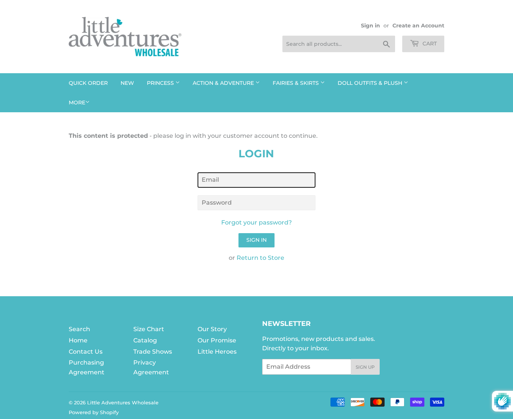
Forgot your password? (256, 222)
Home (78, 340)
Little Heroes (217, 351)
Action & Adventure (224, 83)
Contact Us (86, 351)
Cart (429, 43)
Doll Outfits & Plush (371, 83)
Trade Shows (152, 351)
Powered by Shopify (94, 412)
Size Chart (148, 329)
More (77, 102)
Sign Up (365, 367)
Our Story (212, 329)
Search (79, 329)
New (127, 83)
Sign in (370, 26)
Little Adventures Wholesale (122, 402)
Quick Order (88, 83)
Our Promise (217, 340)
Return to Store (260, 257)
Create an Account (418, 26)
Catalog (145, 340)
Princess (161, 83)
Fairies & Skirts (296, 83)
